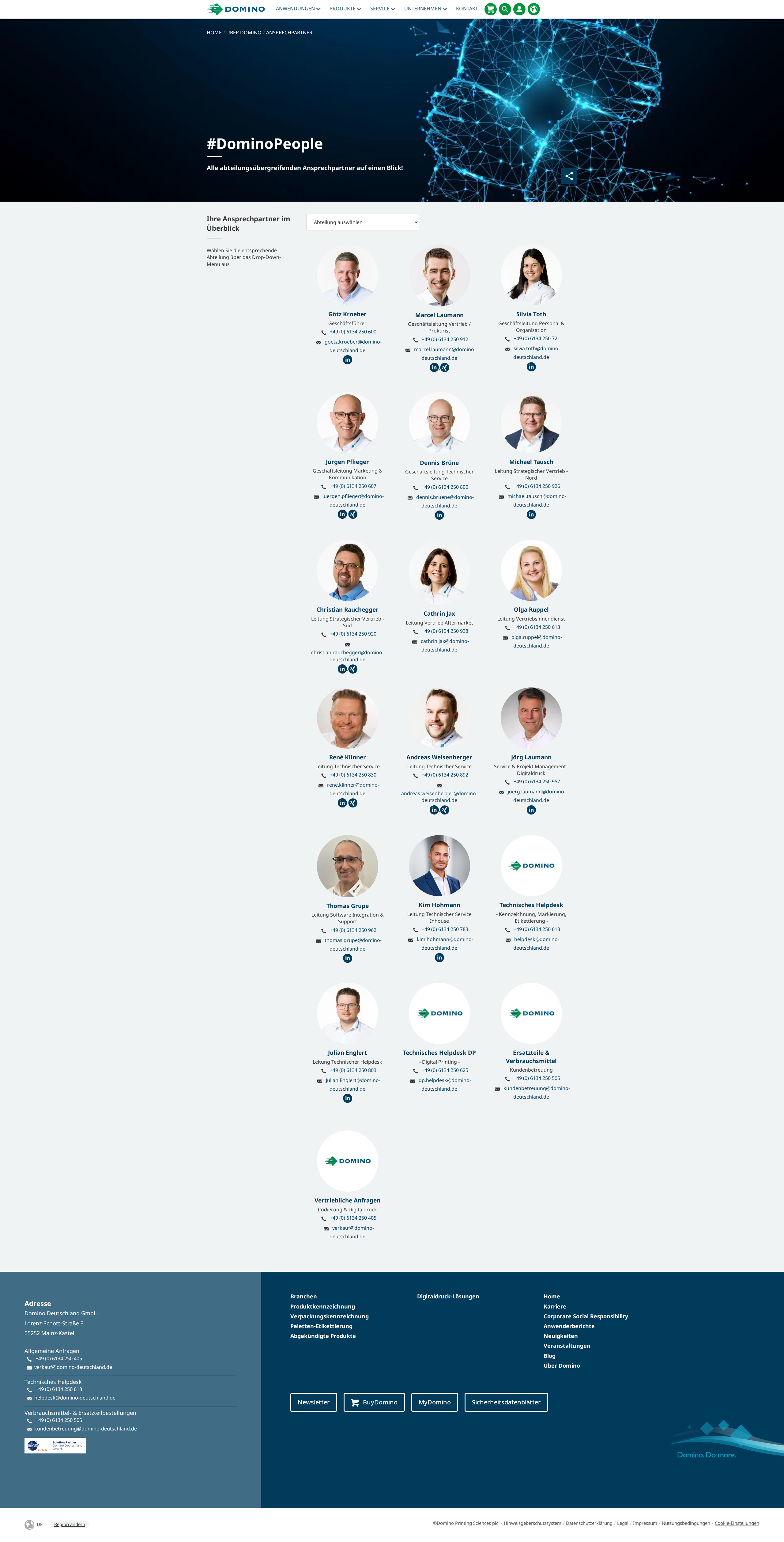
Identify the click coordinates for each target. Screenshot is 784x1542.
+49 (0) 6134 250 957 (537, 781)
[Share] (569, 176)
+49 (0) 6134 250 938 (445, 631)
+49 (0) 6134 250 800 (445, 487)
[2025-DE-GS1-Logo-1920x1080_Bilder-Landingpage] (55, 1443)
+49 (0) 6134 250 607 (353, 486)
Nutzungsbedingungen (686, 1523)
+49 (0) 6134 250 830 (353, 774)
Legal (622, 1523)
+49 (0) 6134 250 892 (445, 774)
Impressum (645, 1523)
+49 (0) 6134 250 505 (537, 1078)
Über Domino (562, 1365)
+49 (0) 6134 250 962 (353, 930)
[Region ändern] (534, 9)
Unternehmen (423, 8)
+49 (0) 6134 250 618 (537, 929)
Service (380, 8)
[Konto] (519, 9)
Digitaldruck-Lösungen (448, 1296)
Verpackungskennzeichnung (329, 1316)
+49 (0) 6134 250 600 (353, 331)
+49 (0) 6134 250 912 (445, 339)
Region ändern (69, 1524)
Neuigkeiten (561, 1335)
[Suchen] (505, 9)
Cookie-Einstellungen (737, 1523)
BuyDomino (380, 1402)
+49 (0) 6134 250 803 (353, 1070)
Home (552, 1296)
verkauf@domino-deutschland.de (73, 1367)
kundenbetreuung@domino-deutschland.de (85, 1428)
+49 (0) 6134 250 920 (353, 633)
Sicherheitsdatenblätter (506, 1402)
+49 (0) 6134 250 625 (445, 1070)
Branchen (303, 1296)
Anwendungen (296, 8)
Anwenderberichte (569, 1326)
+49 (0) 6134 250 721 (537, 338)
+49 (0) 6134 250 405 (353, 1217)
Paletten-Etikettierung (321, 1326)
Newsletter (314, 1402)
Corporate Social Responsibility (586, 1316)
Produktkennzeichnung (322, 1306)
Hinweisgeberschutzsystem (532, 1523)
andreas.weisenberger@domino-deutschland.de (439, 796)
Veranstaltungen (567, 1345)
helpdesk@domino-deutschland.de (74, 1397)
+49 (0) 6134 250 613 (537, 627)
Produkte (343, 8)
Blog (550, 1355)
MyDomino (435, 1402)
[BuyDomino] (490, 9)
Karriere (555, 1306)
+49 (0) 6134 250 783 (445, 929)
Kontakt (467, 8)
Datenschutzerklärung (589, 1523)
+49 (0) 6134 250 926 (537, 486)
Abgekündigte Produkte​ (323, 1335)
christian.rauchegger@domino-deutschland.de (347, 656)
